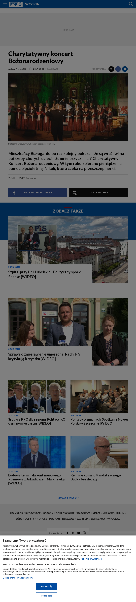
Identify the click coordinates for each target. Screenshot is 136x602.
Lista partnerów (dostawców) (18, 577)
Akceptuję (46, 586)
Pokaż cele (46, 595)
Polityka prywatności (91, 558)
